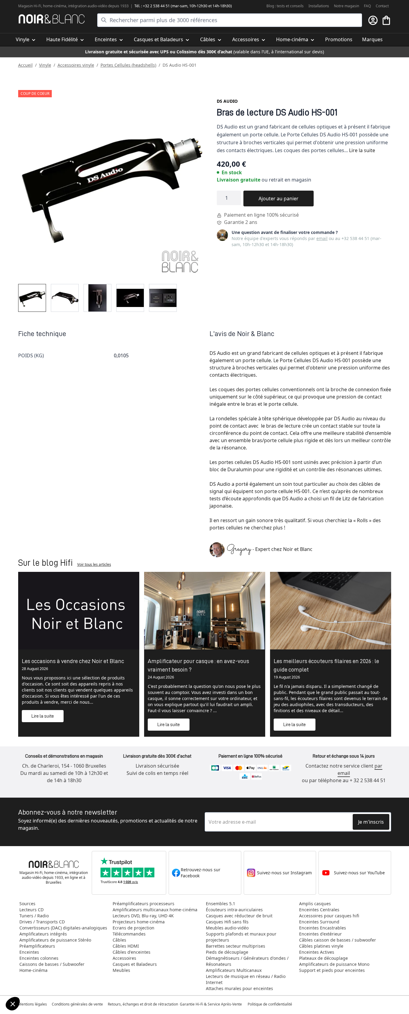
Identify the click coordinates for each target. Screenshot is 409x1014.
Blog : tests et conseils (285, 5)
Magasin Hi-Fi (29, 5)
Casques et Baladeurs (135, 964)
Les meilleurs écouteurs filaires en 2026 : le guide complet (326, 665)
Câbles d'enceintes (131, 952)
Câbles (119, 940)
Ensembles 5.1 (220, 903)
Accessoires (124, 958)
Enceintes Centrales (319, 909)
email (322, 238)
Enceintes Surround (319, 922)
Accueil (25, 65)
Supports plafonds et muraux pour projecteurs (241, 937)
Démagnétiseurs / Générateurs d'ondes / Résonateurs (247, 961)
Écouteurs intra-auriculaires (234, 909)
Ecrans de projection (133, 928)
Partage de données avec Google (44, 953)
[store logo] (51, 19)
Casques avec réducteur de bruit (239, 916)
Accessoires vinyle (76, 65)
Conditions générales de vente (77, 1004)
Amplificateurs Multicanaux (234, 970)
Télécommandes (129, 934)
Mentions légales (32, 1004)
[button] (12, 1003)
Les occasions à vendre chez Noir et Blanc (73, 661)
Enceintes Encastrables (322, 928)
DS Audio (227, 101)
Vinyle (45, 65)
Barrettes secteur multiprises (235, 946)
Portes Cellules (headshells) (128, 65)
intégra (74, 5)
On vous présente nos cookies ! (42, 959)
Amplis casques (315, 903)
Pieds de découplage (227, 952)
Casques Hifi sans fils (227, 922)
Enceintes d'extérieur (320, 934)
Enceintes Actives (316, 952)
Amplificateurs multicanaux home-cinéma (155, 909)
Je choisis (37, 983)
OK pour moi (101, 983)
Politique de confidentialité (270, 1004)
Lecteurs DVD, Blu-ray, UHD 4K (143, 916)
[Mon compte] (373, 20)
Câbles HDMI (126, 946)
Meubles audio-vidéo (227, 928)
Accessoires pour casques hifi (329, 916)
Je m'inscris (371, 822)
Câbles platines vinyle (321, 946)
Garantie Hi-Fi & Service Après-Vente (211, 1004)
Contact (382, 5)
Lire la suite (362, 150)
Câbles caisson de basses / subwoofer (337, 940)
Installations (318, 5)
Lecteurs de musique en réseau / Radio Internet (245, 979)
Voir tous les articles (94, 564)
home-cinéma (54, 5)
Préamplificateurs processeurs (143, 903)
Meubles (121, 970)
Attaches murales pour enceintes (239, 988)
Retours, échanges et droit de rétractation (143, 1004)
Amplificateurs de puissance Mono (334, 964)
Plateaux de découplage (323, 958)
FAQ (367, 5)
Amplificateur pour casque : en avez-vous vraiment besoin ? (198, 665)
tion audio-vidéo (93, 5)
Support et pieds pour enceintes (332, 970)
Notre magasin (346, 5)
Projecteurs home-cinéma (139, 922)
